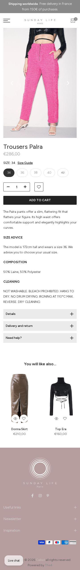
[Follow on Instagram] (40, 495)
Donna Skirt (19, 429)
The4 (48, 565)
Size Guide (25, 163)
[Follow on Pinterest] (47, 495)
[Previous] (12, 83)
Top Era (60, 429)
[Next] (67, 83)
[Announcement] (40, 6)
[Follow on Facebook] (32, 495)
